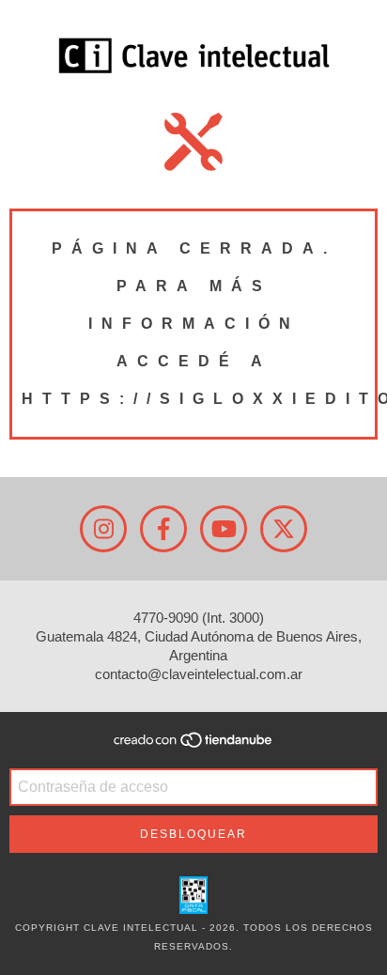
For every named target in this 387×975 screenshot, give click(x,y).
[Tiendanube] (194, 745)
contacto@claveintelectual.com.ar (198, 674)
